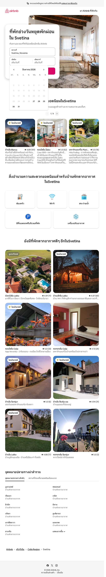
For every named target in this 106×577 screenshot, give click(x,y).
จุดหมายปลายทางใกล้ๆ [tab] (14, 478)
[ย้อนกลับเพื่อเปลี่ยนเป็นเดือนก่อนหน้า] (14, 69)
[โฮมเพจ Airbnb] (11, 11)
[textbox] (21, 62)
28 (39, 101)
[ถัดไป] (57, 114)
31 (19, 106)
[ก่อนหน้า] (47, 114)
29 (44, 101)
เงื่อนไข (60, 572)
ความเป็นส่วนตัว (48, 572)
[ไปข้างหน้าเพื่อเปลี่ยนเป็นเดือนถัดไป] (43, 69)
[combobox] (32, 53)
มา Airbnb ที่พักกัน (88, 10)
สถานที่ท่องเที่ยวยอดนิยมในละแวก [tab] (43, 478)
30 (14, 106)
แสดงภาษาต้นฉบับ (69, 3)
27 (34, 101)
